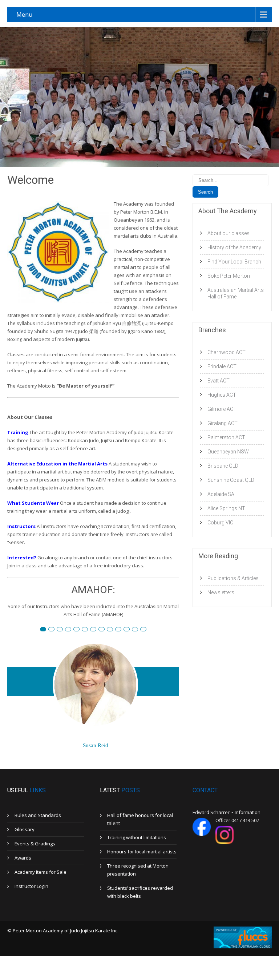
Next (171, 710)
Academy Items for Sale (40, 872)
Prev (16, 710)
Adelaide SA (220, 494)
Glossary (25, 829)
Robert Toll (62, 629)
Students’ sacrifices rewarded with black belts (140, 892)
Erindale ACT (221, 366)
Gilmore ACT (221, 409)
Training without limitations (136, 837)
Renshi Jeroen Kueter (104, 629)
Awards (23, 857)
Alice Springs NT (226, 508)
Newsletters (220, 592)
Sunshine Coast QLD (230, 480)
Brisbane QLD (222, 466)
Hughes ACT (221, 395)
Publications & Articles (233, 578)
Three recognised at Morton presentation (138, 869)
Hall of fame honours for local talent (140, 819)
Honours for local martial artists (142, 851)
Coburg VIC (220, 522)
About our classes (228, 233)
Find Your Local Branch (234, 262)
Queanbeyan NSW (228, 452)
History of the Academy (234, 247)
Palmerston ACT (226, 437)
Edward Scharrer (79, 629)
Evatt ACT (218, 381)
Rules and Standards (38, 815)
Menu (24, 15)
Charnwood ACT (226, 352)
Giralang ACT (222, 423)
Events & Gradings (35, 843)
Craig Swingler (129, 629)
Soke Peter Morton (228, 276)
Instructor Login (31, 886)
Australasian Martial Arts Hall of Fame (235, 293)
